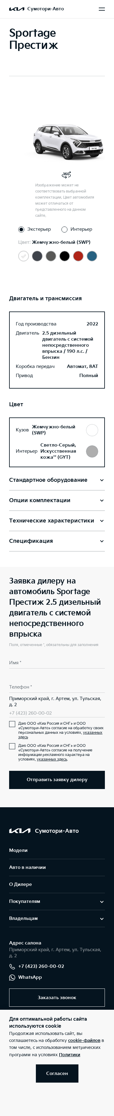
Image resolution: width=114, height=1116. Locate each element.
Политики (69, 1054)
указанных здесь (52, 759)
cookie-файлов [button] (84, 1040)
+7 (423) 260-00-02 (30, 713)
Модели (18, 850)
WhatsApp (30, 977)
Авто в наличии (27, 867)
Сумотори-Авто (45, 9)
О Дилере (20, 884)
